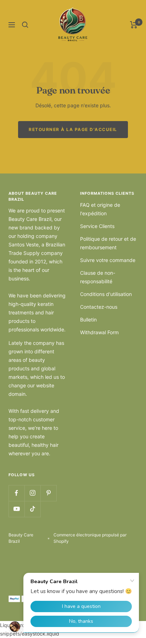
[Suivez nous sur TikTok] (32, 509)
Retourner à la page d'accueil (73, 129)
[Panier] (133, 24)
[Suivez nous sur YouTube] (16, 509)
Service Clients (97, 226)
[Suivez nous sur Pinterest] (48, 493)
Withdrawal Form (99, 332)
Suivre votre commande (107, 260)
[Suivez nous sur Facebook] (16, 493)
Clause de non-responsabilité (97, 277)
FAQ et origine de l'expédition (100, 209)
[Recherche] (25, 25)
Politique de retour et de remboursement (108, 243)
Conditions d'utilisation (106, 294)
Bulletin (88, 320)
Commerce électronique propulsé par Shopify (90, 538)
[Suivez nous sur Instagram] (32, 493)
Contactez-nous (98, 307)
